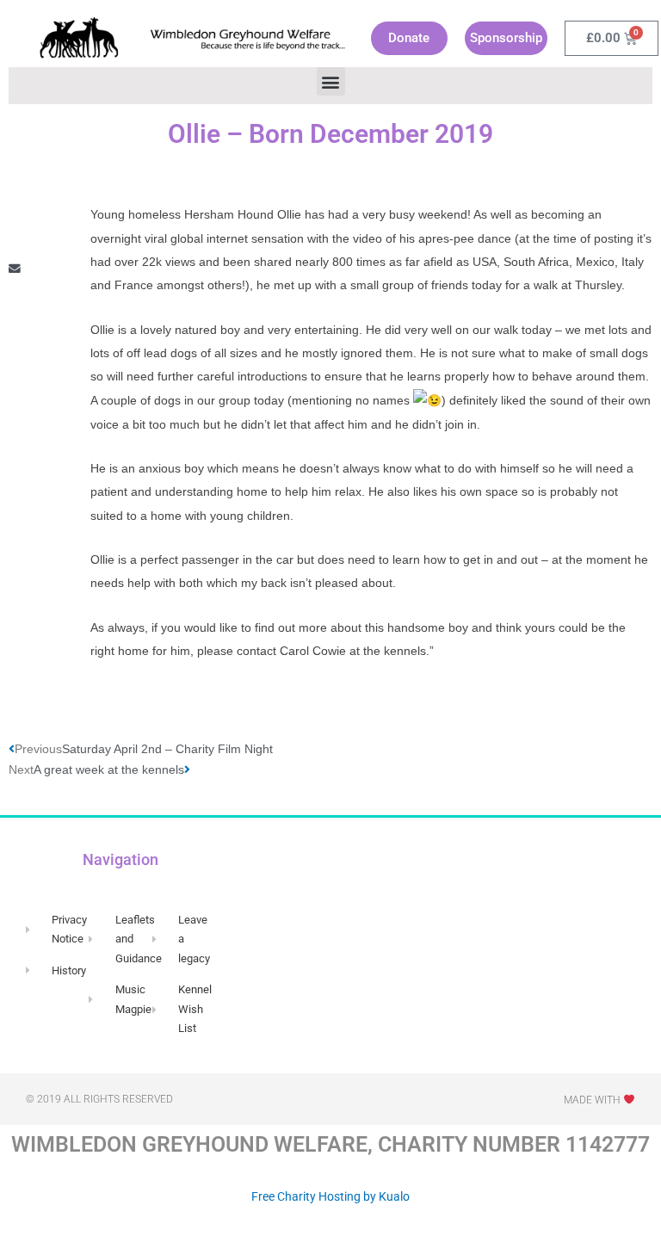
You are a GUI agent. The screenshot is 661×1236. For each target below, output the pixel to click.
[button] (331, 81)
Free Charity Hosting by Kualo (330, 1196)
